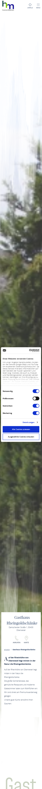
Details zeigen (29, 422)
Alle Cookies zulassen (21, 429)
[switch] (36, 398)
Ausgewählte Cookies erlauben (21, 437)
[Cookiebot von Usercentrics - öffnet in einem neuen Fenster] (29, 350)
